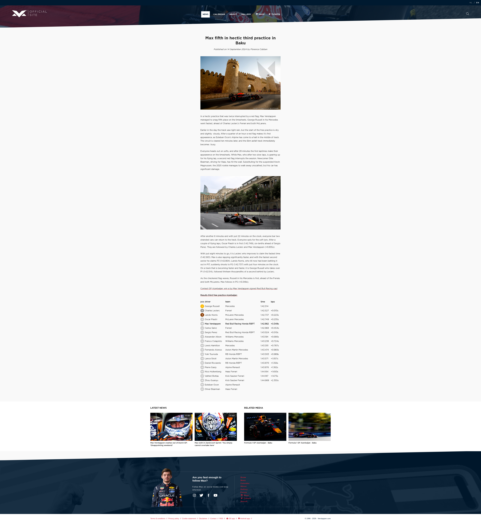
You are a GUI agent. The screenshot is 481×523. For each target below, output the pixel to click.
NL (471, 3)
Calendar (219, 14)
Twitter (201, 495)
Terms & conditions (157, 518)
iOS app (231, 518)
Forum (244, 492)
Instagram (194, 495)
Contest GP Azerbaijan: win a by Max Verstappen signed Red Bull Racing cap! (238, 289)
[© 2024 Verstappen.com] (240, 202)
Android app (245, 518)
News (205, 14)
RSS (221, 518)
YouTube (215, 495)
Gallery (246, 14)
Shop (262, 14)
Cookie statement (189, 518)
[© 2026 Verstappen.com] (240, 83)
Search (467, 14)
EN (477, 3)
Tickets (275, 14)
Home (243, 477)
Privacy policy (173, 518)
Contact (213, 518)
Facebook (208, 495)
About (233, 14)
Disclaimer (203, 518)
